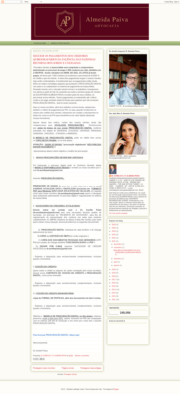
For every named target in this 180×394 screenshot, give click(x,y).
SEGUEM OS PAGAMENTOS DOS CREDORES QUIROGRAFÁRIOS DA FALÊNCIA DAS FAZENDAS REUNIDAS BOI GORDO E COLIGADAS (64, 59)
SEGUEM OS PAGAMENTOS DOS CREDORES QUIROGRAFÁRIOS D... (127, 252)
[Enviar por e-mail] (34, 359)
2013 (114, 293)
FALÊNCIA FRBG (40, 43)
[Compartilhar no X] (39, 359)
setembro (118, 259)
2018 (114, 276)
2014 (114, 289)
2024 (114, 231)
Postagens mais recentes (44, 368)
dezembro (118, 244)
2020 (114, 269)
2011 (114, 299)
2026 (114, 225)
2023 (114, 235)
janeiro (117, 265)
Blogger (116, 389)
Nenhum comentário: (82, 356)
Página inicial (68, 368)
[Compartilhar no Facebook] (41, 359)
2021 (114, 241)
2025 (114, 228)
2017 (114, 279)
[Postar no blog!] (36, 359)
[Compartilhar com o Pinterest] (43, 359)
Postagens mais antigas (90, 368)
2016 (114, 283)
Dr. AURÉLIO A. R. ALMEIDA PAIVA (126, 176)
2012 (114, 296)
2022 (114, 238)
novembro (118, 247)
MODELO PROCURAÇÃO (60, 43)
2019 (114, 273)
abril (116, 262)
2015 (114, 286)
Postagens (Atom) (70, 374)
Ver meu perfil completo (118, 213)
